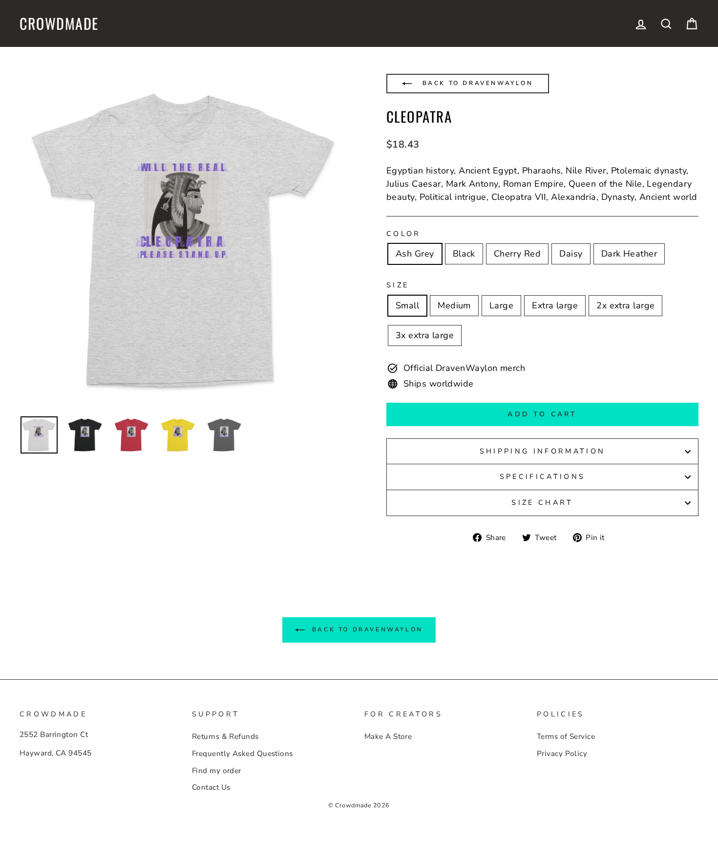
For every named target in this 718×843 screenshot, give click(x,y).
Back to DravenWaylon (476, 83)
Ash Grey (415, 253)
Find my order (216, 771)
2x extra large (625, 305)
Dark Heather (629, 253)
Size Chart (542, 502)
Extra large (555, 305)
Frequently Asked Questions (242, 753)
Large (501, 305)
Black (464, 253)
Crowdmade (59, 23)
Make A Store (388, 736)
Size (397, 285)
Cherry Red (517, 253)
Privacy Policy (562, 753)
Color (403, 233)
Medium (454, 305)
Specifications (542, 476)
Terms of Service (566, 736)
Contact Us (211, 787)
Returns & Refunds (225, 736)
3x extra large (425, 335)
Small (407, 305)
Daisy (570, 253)
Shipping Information (542, 451)
